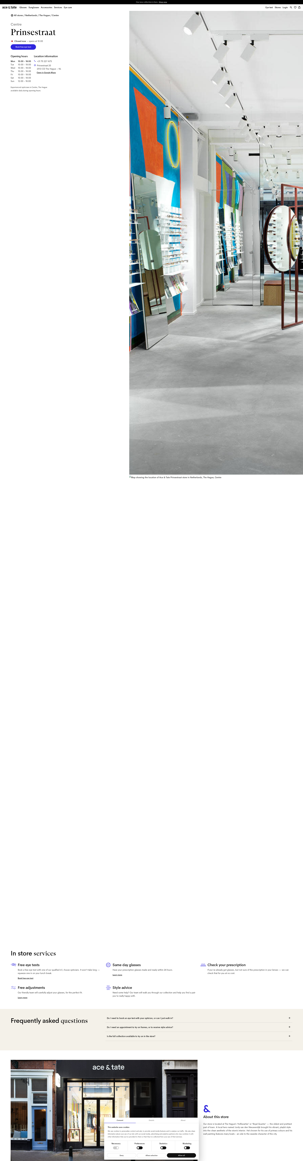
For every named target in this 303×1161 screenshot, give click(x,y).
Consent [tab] (120, 1120)
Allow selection (152, 1155)
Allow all (181, 1155)
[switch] (140, 1147)
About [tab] (183, 1120)
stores (127, 2)
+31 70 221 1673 (44, 61)
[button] (296, 7)
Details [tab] (151, 1120)
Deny (122, 1155)
